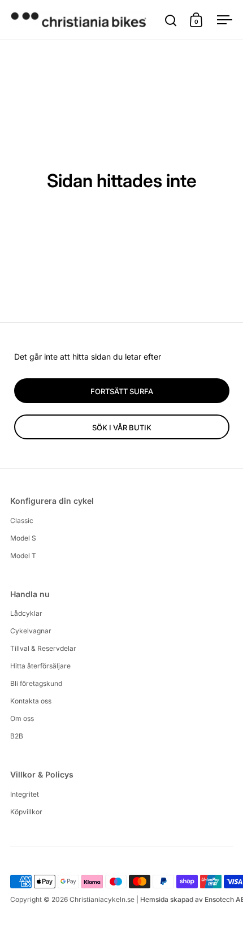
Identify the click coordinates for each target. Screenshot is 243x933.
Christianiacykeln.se (102, 899)
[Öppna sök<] (171, 20)
